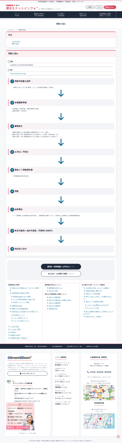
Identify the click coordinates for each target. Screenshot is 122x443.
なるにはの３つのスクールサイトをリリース (27, 401)
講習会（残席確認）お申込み (61, 266)
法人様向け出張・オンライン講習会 (97, 288)
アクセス (99, 7)
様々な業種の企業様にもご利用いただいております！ (98, 313)
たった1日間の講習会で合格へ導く (24, 299)
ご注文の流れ (16, 41)
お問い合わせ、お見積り (93, 316)
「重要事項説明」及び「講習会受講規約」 (36, 346)
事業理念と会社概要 (92, 346)
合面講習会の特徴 (105, 14)
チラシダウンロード (28, 373)
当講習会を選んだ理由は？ (19, 338)
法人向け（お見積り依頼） (61, 274)
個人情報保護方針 (57, 346)
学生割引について (19, 315)
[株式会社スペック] (9, 381)
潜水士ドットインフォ (22, 8)
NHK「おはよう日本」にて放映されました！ (98, 298)
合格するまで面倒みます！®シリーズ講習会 (24, 289)
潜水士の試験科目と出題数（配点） (60, 300)
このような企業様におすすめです (98, 305)
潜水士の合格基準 (54, 306)
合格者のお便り (15, 335)
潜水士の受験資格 (54, 297)
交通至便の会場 (16, 306)
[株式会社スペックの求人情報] (27, 416)
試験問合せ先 (53, 309)
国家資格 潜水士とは (55, 288)
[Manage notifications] (118, 436)
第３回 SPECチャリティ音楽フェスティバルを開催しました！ (31, 394)
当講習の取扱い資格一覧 (93, 291)
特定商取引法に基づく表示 (74, 346)
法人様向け (61, 14)
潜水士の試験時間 (54, 303)
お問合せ (90, 7)
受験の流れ (15, 44)
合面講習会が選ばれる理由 (20, 293)
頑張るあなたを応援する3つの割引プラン (25, 311)
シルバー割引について (20, 318)
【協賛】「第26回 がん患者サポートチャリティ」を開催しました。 (31, 389)
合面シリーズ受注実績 (92, 294)
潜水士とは (83, 14)
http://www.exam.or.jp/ (18, 73)
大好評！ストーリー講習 (21, 302)
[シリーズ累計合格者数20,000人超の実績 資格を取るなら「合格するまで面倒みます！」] (19, 357)
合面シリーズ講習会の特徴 (94, 301)
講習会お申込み (109, 7)
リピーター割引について (21, 321)
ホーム (17, 14)
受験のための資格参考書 (19, 309)
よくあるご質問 (15, 329)
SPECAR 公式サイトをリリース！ (24, 398)
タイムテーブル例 (93, 308)
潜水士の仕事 (53, 291)
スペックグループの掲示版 (22, 383)
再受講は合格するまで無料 (22, 296)
